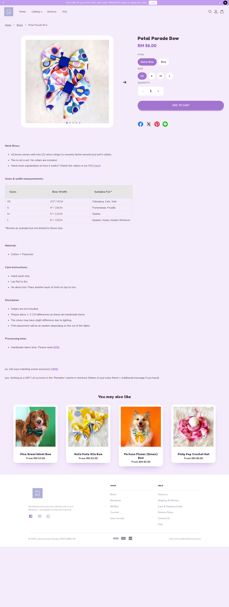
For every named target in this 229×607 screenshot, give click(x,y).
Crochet (114, 512)
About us (51, 11)
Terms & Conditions (178, 538)
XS (142, 76)
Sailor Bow (147, 62)
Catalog (36, 11)
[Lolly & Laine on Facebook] (30, 518)
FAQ (65, 11)
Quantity (144, 82)
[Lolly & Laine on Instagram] (39, 518)
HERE (56, 347)
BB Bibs (114, 506)
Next (125, 82)
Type (141, 54)
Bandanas (115, 500)
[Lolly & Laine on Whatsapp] (48, 518)
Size (140, 68)
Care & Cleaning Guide (170, 506)
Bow (163, 62)
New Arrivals (117, 518)
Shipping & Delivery (168, 500)
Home (22, 11)
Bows (20, 25)
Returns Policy (165, 512)
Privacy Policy (194, 538)
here (97, 166)
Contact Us (164, 518)
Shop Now (107, 2)
